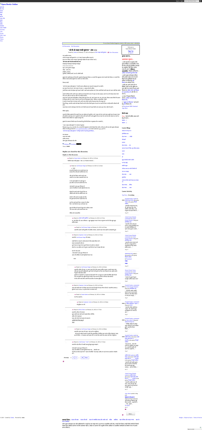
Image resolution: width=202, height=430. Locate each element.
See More (127, 405)
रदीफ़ (110, 419)
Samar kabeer (77, 158)
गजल (126, 202)
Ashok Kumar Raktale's (132, 287)
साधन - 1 (124, 120)
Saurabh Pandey (129, 198)
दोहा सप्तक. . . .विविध (127, 184)
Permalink (68, 158)
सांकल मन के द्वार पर (126, 130)
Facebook (73, 144)
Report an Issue (188, 417)
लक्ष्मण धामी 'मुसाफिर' (83, 218)
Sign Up (178, 1)
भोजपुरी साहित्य (134, 360)
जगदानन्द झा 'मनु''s (129, 200)
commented (128, 218)
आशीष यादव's (128, 337)
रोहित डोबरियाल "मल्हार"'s (132, 303)
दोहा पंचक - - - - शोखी (127, 136)
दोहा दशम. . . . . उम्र (126, 174)
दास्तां (123, 151)
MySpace (66, 144)
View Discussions (113, 52)
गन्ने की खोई (124, 162)
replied (135, 198)
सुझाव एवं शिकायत (128, 102)
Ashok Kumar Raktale (130, 217)
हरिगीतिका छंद (125, 133)
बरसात (123, 142)
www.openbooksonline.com (83, 128)
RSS (63, 361)
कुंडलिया (124, 177)
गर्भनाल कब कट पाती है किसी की (129, 168)
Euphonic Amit (82, 235)
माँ (122, 157)
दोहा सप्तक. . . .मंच (126, 145)
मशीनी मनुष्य (124, 165)
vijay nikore (128, 393)
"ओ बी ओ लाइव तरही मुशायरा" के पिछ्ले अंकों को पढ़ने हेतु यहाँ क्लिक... (79, 131)
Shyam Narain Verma (130, 270)
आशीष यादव (127, 355)
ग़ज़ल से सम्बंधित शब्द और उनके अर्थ (98, 419)
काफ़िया (116, 419)
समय (123, 154)
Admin (75, 52)
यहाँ (125, 104)
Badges (181, 417)
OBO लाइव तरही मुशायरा (100, 52)
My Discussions (75, 46)
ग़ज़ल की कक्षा (75, 419)
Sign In (181, 1)
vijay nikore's (129, 320)
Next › (86, 357)
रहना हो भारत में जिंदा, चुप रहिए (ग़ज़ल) (130, 148)
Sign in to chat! (191, 429)
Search (200, 1)
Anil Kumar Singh (81, 165)
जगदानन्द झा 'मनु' (129, 253)
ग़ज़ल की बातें (83, 419)
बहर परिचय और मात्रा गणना (127, 419)
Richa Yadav (82, 309)
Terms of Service (198, 417)
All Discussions (66, 46)
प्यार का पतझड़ (125, 171)
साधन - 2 (124, 122)
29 (82, 357)
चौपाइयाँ (124, 139)
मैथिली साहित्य (128, 257)
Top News (124, 195)
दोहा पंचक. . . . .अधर (127, 187)
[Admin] (64, 53)
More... (131, 414)
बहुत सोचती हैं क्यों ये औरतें (128, 159)
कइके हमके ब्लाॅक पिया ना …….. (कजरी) (132, 338)
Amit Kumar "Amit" (84, 342)
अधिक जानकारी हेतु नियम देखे (129, 73)
